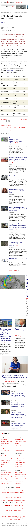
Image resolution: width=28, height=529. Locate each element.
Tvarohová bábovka (20, 462)
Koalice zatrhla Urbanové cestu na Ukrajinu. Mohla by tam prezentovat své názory (14, 377)
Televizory (20, 508)
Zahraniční (11, 212)
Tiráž (24, 516)
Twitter (9, 516)
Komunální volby (5, 450)
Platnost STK (18, 483)
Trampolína (7, 497)
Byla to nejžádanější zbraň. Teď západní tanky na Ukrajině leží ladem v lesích (18, 208)
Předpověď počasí (8, 490)
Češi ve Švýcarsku (5, 479)
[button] (4, 139)
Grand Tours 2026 (19, 450)
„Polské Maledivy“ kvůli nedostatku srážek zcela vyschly (16, 244)
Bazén (12, 495)
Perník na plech (18, 466)
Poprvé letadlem (5, 474)
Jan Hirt (17, 443)
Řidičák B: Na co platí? (20, 479)
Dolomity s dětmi (5, 483)
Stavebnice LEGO (8, 505)
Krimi (10, 164)
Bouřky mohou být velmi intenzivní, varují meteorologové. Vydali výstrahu (16, 140)
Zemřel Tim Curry (14, 176)
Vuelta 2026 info (19, 439)
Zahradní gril (17, 500)
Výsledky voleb (5, 443)
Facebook (4, 516)
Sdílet (10, 28)
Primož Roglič (18, 448)
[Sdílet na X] (9, 121)
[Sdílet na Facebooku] (6, 121)
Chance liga (4, 455)
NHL (2, 466)
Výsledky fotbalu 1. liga (7, 458)
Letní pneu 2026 (19, 472)
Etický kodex (19, 518)
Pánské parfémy (18, 510)
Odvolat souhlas (18, 519)
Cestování (11, 247)
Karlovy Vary (8, 130)
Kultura (11, 177)
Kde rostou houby (18, 490)
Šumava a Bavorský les (7, 476)
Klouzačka (19, 497)
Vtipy (10, 260)
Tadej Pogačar (18, 445)
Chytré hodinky (8, 510)
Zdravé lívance (18, 460)
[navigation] (2, 2)
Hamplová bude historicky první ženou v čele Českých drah (17, 190)
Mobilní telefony (19, 502)
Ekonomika (11, 194)
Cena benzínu (5, 492)
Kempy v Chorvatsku (6, 472)
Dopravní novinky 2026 (20, 476)
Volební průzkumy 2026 (7, 441)
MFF (2, 130)
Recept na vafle (18, 464)
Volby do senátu (5, 448)
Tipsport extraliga (5, 460)
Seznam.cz (19, 2)
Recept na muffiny (19, 458)
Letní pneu (6, 508)
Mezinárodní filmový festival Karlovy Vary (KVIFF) (13, 127)
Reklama (14, 516)
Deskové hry (13, 508)
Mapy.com (18, 487)
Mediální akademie (9, 518)
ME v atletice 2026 (5, 462)
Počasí (10, 145)
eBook (4, 28)
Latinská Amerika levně (7, 481)
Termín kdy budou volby (7, 445)
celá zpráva (15, 58)
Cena (14, 130)
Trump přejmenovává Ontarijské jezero (20, 331)
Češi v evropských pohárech (17, 492)
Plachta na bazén (19, 495)
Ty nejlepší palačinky (20, 455)
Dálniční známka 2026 (20, 474)
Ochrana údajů (8, 519)
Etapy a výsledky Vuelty (20, 441)
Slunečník (13, 497)
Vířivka (23, 500)
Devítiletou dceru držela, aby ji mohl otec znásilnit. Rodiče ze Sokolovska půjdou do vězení (18, 159)
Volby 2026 (4, 439)
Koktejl (10, 231)
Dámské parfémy (18, 505)
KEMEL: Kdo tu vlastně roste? (18, 259)
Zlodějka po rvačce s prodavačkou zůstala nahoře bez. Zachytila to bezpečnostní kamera (17, 226)
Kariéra (19, 516)
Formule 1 (3, 464)
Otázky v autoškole (19, 481)
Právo (2, 22)
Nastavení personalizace (14, 521)
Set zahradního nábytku (7, 500)
